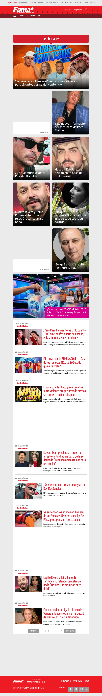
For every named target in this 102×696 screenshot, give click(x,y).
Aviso (87, 681)
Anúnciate (66, 681)
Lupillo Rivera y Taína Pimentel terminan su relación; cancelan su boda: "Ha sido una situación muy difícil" (62, 583)
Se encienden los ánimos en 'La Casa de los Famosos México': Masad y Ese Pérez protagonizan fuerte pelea (63, 516)
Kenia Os (78, 3)
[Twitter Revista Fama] (76, 689)
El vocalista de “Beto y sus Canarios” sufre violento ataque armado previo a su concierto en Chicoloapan (65, 391)
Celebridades (35, 16)
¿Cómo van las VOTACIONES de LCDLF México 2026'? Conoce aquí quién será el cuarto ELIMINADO (66, 312)
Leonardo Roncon (89, 3)
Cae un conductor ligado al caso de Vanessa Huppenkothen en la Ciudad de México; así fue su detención (63, 613)
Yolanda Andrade (52, 3)
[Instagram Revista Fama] (81, 689)
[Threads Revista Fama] (86, 689)
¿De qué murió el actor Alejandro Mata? (70, 266)
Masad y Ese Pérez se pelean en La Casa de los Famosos (68, 172)
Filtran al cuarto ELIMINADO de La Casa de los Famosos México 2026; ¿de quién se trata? (64, 362)
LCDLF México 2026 (66, 3)
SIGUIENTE (70, 631)
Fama (22, 16)
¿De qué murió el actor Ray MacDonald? (30, 174)
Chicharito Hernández (37, 3)
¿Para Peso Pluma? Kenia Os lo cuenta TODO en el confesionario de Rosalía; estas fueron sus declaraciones (64, 334)
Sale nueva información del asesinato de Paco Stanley (71, 127)
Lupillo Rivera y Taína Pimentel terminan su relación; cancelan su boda (29, 217)
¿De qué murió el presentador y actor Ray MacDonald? (64, 486)
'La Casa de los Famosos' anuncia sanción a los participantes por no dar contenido (46, 83)
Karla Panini (23, 3)
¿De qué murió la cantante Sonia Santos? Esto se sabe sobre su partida (70, 217)
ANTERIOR (33, 631)
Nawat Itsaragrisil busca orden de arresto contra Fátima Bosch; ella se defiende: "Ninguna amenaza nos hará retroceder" (64, 458)
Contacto (77, 681)
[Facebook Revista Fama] (70, 689)
